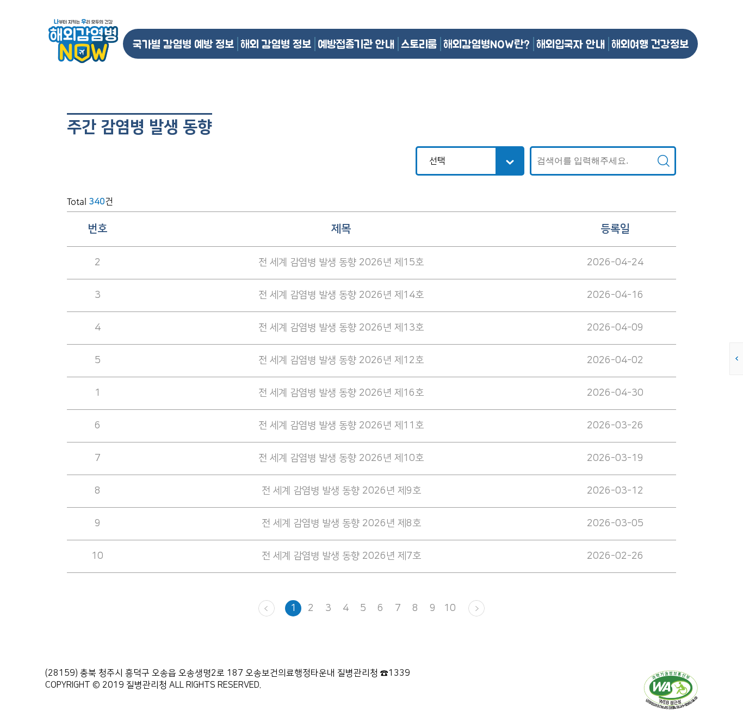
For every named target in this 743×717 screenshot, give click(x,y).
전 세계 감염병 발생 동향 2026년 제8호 (341, 523)
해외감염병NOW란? (486, 43)
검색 (664, 161)
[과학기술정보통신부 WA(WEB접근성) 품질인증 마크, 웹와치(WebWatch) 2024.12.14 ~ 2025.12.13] (670, 689)
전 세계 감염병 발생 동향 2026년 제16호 (341, 393)
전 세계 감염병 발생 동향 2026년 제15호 (341, 262)
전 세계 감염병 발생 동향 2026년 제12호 (341, 360)
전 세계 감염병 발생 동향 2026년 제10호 (341, 458)
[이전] (266, 608)
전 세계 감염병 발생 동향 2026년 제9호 (341, 490)
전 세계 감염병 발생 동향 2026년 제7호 (341, 556)
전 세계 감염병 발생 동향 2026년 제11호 (341, 425)
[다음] (476, 608)
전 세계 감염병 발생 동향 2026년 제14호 (341, 295)
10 (450, 608)
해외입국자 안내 (570, 43)
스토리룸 (419, 43)
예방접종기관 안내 (356, 43)
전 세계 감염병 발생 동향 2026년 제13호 (341, 327)
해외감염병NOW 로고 (83, 41)
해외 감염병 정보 (275, 43)
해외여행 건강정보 (650, 43)
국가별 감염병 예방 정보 (183, 43)
